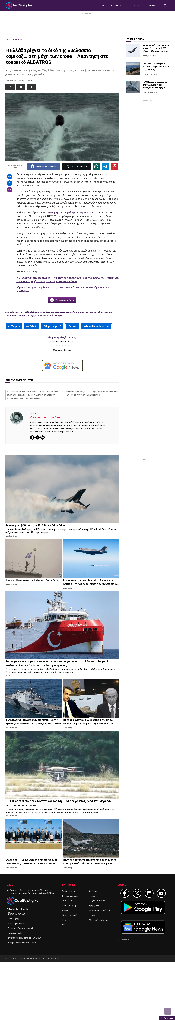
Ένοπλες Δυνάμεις (70, 896)
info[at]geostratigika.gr (20, 909)
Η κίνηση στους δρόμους (99, 910)
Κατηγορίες (115, 5)
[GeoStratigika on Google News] (143, 927)
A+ (9, 176)
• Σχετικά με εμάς (14, 933)
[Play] (10, 87)
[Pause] (20, 87)
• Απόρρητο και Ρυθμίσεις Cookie (21, 943)
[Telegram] (105, 166)
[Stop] (31, 87)
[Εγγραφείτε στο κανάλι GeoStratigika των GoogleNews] (62, 365)
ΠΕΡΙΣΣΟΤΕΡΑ (132, 5)
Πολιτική (66, 920)
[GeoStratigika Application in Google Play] (143, 907)
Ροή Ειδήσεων (98, 5)
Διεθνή (65, 910)
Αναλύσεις (93, 891)
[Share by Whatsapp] (96, 166)
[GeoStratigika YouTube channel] (161, 893)
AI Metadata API (124, 939)
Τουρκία (15, 326)
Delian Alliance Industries (96, 326)
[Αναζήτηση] (166, 5)
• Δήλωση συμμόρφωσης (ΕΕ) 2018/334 (24, 938)
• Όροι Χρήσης (13, 919)
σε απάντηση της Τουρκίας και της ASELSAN (68, 212)
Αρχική (8, 39)
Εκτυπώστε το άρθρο (65, 300)
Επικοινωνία (150, 5)
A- (9, 183)
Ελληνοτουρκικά (52, 326)
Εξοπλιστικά (18, 39)
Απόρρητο (168, 1018)
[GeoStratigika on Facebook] (125, 893)
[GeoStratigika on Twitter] (137, 893)
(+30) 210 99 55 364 (19, 914)
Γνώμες (92, 896)
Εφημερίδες (94, 905)
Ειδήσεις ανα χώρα (97, 901)
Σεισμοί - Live (94, 915)
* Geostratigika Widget (99, 920)
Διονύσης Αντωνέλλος (45, 417)
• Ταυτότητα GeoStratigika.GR (20, 928)
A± (9, 189)
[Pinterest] (114, 166)
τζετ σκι (72, 326)
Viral (64, 925)
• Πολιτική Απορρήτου (16, 923)
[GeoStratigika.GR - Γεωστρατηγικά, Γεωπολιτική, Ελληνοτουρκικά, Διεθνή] (19, 5)
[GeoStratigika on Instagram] (149, 893)
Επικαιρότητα (68, 891)
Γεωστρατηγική (69, 905)
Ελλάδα (33, 326)
